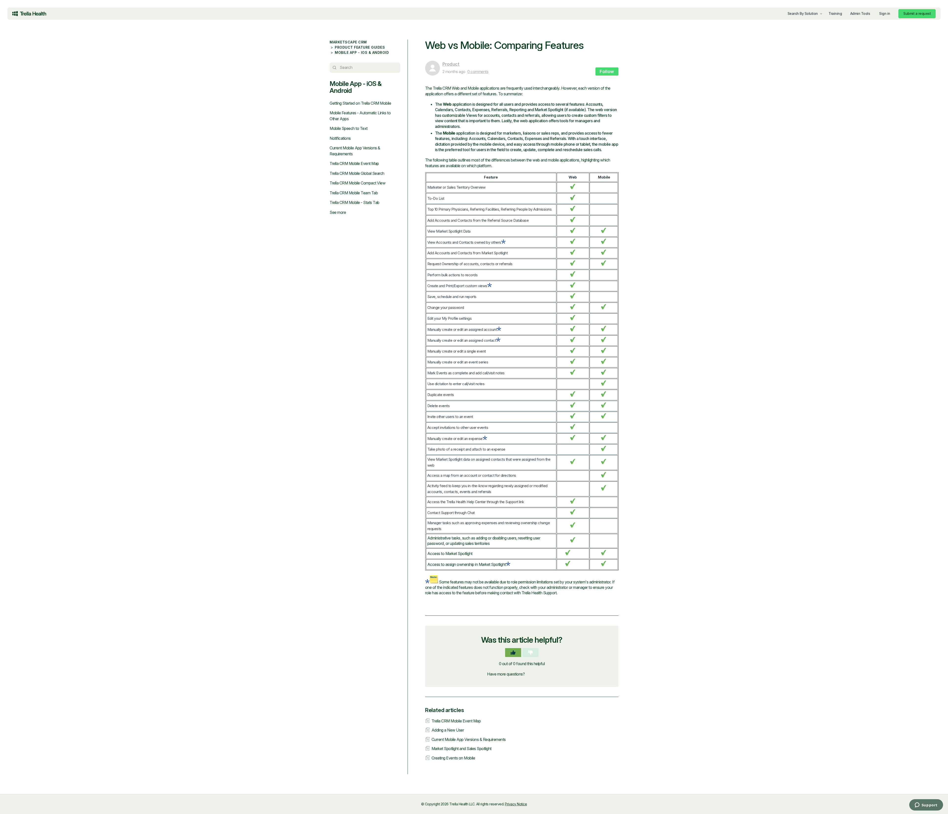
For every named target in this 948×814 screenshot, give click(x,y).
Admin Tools (860, 13)
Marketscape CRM (348, 42)
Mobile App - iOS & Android (362, 52)
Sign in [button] (884, 13)
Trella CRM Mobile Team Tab (354, 192)
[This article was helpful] (513, 652)
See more (338, 212)
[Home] (29, 13)
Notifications (340, 138)
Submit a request (917, 13)
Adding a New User (448, 730)
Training (835, 13)
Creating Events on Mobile (453, 757)
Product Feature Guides (360, 47)
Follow (607, 71)
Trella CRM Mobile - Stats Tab (354, 202)
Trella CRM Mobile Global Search (357, 173)
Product (450, 64)
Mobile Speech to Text (349, 128)
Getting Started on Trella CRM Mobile (360, 103)
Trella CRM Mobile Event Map (354, 163)
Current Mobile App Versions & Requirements (469, 739)
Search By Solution (803, 13)
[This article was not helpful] (530, 652)
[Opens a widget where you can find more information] (906, 805)
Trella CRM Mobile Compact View (357, 182)
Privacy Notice (516, 804)
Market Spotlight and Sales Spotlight (462, 748)
